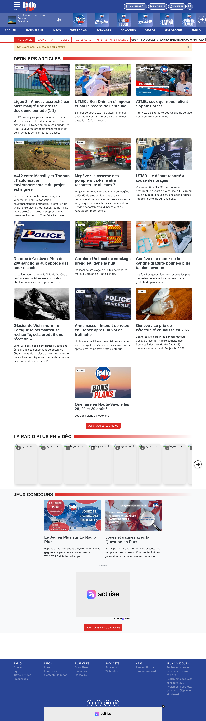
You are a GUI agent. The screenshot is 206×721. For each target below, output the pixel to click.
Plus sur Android (146, 671)
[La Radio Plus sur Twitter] (98, 703)
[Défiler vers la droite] (198, 464)
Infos (57, 30)
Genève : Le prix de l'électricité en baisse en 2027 (163, 327)
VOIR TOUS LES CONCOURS (103, 627)
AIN (53, 39)
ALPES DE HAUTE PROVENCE (112, 39)
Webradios (78, 30)
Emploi (196, 30)
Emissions (81, 671)
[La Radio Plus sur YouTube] (107, 703)
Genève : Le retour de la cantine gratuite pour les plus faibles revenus (163, 263)
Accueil (11, 30)
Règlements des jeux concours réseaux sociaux (179, 671)
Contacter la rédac (55, 675)
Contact (18, 667)
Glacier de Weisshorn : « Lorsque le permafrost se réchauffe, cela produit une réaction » (38, 332)
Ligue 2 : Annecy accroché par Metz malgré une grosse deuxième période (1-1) (42, 106)
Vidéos (150, 30)
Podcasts (103, 30)
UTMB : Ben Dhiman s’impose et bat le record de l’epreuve (102, 103)
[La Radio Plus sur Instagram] (116, 703)
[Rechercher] (189, 6)
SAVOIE (42, 39)
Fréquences (21, 678)
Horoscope (173, 30)
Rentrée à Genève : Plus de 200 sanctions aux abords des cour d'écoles (41, 263)
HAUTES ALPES (83, 39)
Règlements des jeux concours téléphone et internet (179, 690)
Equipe (18, 671)
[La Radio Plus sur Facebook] (90, 703)
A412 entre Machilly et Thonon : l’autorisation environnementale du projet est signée (42, 183)
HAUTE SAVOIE (24, 39)
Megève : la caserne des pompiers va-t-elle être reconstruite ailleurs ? (97, 180)
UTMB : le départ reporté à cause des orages (160, 178)
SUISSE (65, 39)
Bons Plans (34, 30)
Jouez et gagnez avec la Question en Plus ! (127, 539)
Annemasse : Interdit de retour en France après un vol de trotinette (103, 330)
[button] (26, 464)
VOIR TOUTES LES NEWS (103, 425)
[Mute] (58, 19)
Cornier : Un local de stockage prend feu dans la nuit (103, 261)
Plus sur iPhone (145, 667)
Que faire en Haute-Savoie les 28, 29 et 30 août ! (102, 406)
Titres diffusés (22, 675)
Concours (128, 30)
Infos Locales (52, 671)
